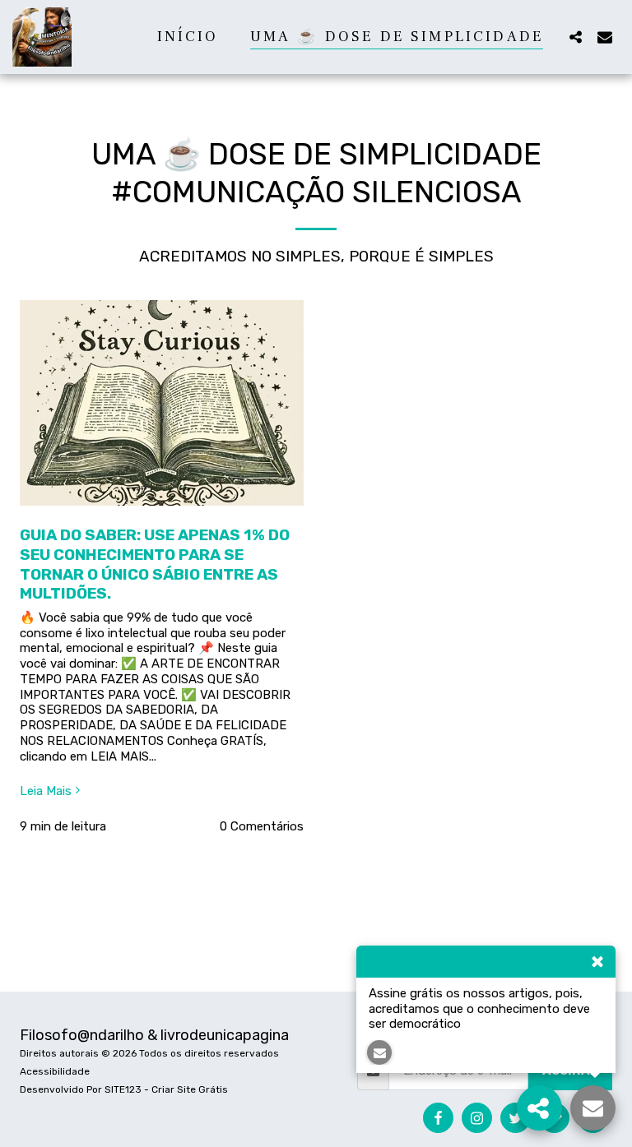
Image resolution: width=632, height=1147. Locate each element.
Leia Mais (46, 791)
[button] (575, 36)
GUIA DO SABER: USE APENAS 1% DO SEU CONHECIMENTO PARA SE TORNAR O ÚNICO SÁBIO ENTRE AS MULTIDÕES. (155, 564)
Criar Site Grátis (189, 1089)
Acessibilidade (55, 1071)
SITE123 (123, 1089)
